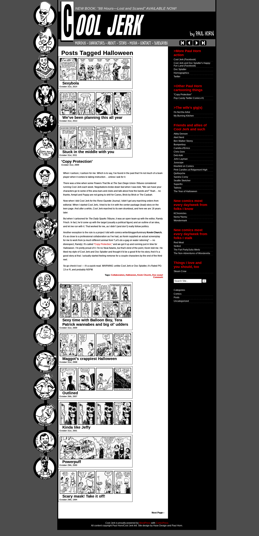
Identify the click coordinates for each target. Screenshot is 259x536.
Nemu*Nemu (180, 217)
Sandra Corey (181, 177)
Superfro (178, 184)
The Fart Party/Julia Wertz (187, 249)
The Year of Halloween (185, 191)
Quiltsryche (179, 173)
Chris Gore (179, 151)
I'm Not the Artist (182, 112)
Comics (177, 294)
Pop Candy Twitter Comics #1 (189, 98)
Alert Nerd (179, 137)
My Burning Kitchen (184, 115)
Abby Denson (181, 133)
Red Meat (179, 242)
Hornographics (181, 73)
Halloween (131, 275)
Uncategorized (181, 301)
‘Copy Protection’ (77, 161)
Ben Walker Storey (183, 141)
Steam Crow (180, 271)
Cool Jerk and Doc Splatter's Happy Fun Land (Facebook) (192, 64)
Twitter (177, 76)
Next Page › (158, 512)
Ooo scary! (157, 275)
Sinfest (177, 246)
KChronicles (180, 213)
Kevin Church (144, 275)
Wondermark (180, 220)
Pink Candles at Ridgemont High (190, 169)
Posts (176, 297)
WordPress (145, 523)
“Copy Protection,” (103, 244)
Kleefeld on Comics (184, 166)
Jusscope (179, 162)
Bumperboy (180, 144)
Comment (158, 277)
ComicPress (162, 523)
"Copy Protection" (183, 94)
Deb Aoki (178, 155)
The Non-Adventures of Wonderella (192, 253)
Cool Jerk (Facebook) (185, 59)
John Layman (181, 159)
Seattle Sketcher (182, 180)
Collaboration (118, 275)
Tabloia (177, 187)
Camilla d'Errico (182, 148)
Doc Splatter (180, 69)
